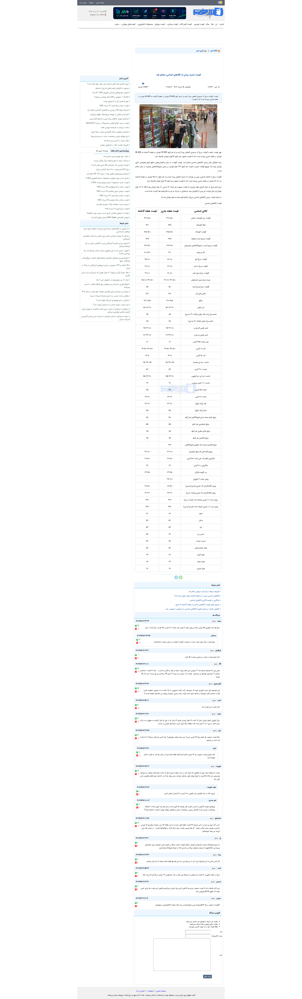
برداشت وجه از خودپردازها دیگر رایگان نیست (110, 160)
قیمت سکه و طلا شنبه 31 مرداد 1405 (113, 105)
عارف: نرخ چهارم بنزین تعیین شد (115, 156)
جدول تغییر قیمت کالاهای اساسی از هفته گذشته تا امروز (197, 604)
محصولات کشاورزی (145, 24)
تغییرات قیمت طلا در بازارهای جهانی (114, 145)
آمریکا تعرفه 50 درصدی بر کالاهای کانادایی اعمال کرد (107, 110)
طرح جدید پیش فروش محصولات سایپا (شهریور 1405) (107, 178)
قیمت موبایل (160, 24)
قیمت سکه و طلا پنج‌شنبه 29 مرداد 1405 (112, 186)
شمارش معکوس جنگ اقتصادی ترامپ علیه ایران (109, 131)
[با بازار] (150, 13)
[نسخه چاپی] (143, 83)
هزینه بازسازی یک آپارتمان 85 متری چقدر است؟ (109, 165)
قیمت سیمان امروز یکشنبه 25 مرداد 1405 (112, 191)
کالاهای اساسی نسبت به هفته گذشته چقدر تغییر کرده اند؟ (196, 595)
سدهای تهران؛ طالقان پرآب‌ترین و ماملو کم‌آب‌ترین (109, 118)
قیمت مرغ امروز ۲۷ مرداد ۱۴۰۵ (116, 208)
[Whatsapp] (180, 578)
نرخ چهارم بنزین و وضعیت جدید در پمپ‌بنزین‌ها (109, 136)
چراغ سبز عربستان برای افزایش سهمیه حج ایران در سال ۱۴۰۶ (105, 291)
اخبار (221, 24)
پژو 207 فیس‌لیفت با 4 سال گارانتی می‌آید (112, 169)
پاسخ (214, 621)
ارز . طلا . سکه (211, 24)
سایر (116, 24)
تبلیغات (91, 2)
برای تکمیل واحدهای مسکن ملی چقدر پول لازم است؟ (107, 83)
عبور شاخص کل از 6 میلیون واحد (115, 101)
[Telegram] (176, 578)
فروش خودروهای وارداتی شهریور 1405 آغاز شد (110, 92)
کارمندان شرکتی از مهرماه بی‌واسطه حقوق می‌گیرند (109, 114)
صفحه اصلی (100, 2)
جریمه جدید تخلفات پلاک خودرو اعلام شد (112, 204)
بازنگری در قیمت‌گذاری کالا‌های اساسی (204, 600)
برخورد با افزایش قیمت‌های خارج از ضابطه (111, 88)
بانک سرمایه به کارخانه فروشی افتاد (114, 127)
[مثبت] (136, 625)
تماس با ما (83, 2)
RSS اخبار (214, 50)
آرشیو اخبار (200, 50)
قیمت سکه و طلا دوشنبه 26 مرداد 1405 (112, 200)
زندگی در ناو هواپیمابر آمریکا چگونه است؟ (112, 300)
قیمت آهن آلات (185, 24)
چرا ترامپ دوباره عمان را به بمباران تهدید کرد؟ (110, 304)
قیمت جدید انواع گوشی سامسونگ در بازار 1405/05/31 (106, 123)
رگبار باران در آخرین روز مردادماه (116, 140)
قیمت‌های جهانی (128, 24)
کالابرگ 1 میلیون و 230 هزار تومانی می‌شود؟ (111, 96)
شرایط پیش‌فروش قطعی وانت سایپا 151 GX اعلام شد (107, 173)
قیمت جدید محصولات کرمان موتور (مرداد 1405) (109, 182)
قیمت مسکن (172, 24)
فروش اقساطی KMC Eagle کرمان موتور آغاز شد (109, 217)
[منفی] (136, 629)
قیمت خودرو (198, 24)
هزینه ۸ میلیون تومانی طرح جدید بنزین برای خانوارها (107, 213)
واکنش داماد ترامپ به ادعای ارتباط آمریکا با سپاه (109, 295)
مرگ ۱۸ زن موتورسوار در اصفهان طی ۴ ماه (112, 279)
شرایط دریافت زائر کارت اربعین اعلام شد (203, 591)
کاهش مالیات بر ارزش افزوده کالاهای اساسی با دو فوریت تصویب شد (192, 608)
